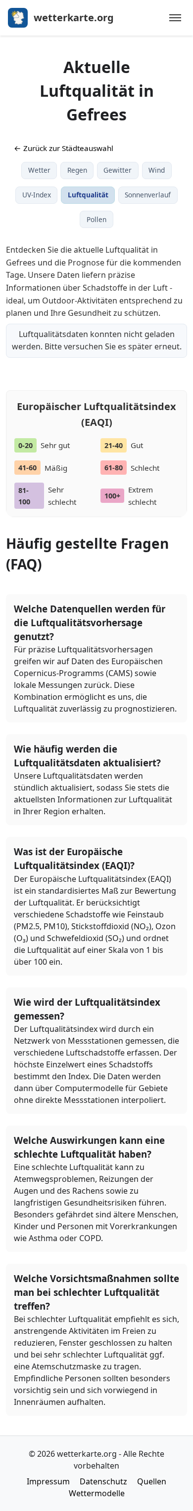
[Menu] (175, 17)
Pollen (96, 219)
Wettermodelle (97, 1493)
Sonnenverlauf (148, 194)
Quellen (151, 1481)
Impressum (48, 1481)
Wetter (39, 170)
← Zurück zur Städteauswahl (63, 148)
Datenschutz (103, 1481)
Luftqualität (88, 194)
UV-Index (36, 194)
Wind (156, 170)
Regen (77, 170)
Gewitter (117, 170)
